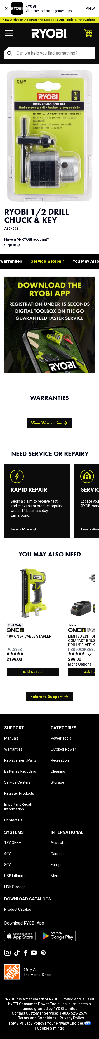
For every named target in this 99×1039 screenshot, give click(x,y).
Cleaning (58, 771)
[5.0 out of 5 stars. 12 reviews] (16, 653)
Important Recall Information (18, 806)
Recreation (60, 760)
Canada (57, 854)
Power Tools (61, 738)
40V (7, 854)
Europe (57, 865)
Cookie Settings (50, 1028)
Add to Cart (32, 671)
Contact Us (13, 820)
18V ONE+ (12, 843)
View (90, 8)
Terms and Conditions (37, 1018)
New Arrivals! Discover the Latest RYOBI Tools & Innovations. (49, 20)
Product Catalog (17, 909)
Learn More (21, 528)
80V (7, 865)
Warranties (11, 261)
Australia (58, 843)
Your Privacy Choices (65, 1023)
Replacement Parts (20, 760)
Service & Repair (47, 261)
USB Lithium (14, 876)
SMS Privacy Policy (27, 1023)
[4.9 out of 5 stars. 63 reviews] (77, 653)
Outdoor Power (63, 749)
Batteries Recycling (20, 771)
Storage (57, 782)
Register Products (19, 793)
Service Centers (17, 782)
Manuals (11, 738)
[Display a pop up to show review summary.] (90, 656)
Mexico (57, 876)
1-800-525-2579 (73, 1013)
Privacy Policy (71, 1018)
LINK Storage (15, 887)
